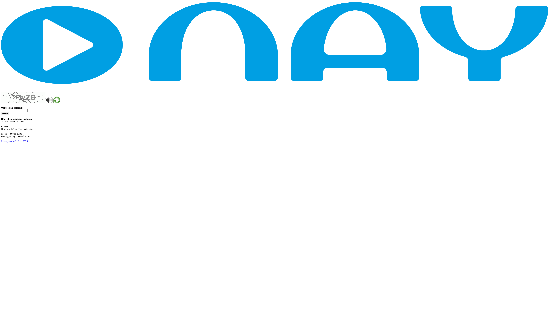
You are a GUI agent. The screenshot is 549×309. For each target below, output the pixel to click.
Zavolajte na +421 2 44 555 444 (15, 141)
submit (5, 114)
